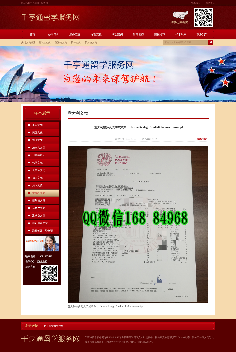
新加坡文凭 (91, 42)
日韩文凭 (76, 42)
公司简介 (53, 34)
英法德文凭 (61, 42)
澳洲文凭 (37, 140)
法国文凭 (37, 185)
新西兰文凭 (38, 208)
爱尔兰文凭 (45, 42)
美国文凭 (37, 132)
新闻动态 (138, 34)
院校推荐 (159, 34)
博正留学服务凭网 (53, 326)
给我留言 (210, 2)
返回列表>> (202, 138)
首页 (32, 34)
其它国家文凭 (40, 223)
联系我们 (195, 2)
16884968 (42, 261)
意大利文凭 (38, 193)
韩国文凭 (37, 162)
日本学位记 (38, 155)
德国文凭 (37, 177)
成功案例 (117, 34)
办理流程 (96, 34)
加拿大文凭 (38, 147)
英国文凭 (37, 125)
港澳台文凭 (38, 215)
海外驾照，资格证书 (43, 230)
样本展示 (180, 34)
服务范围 (74, 34)
